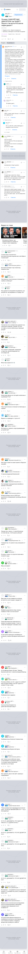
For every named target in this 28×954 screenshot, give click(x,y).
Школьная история (13, 404)
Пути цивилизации (13, 887)
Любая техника (11, 426)
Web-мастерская (13, 771)
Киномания (11, 552)
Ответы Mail (11, 596)
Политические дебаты (14, 265)
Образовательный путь (14, 460)
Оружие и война (11, 563)
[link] (11, 237)
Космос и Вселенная (13, 471)
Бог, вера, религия (13, 416)
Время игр (11, 692)
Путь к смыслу (12, 322)
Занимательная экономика (14, 805)
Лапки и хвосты (12, 679)
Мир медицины (12, 529)
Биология (10, 277)
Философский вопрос (14, 900)
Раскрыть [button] (7, 76)
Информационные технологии (14, 540)
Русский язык (11, 347)
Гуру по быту (11, 337)
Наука (10, 16)
